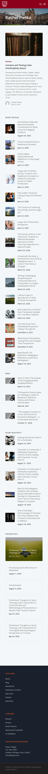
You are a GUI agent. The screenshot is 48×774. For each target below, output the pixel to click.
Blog (7, 682)
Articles (8, 722)
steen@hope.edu (12, 755)
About (7, 679)
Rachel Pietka (16, 102)
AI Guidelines (10, 734)
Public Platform (11, 769)
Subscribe (9, 693)
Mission (8, 719)
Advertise (9, 701)
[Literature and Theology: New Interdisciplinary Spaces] (24, 44)
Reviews (8, 61)
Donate (8, 697)
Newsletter (10, 686)
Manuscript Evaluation (14, 730)
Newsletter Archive (13, 690)
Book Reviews (11, 726)
